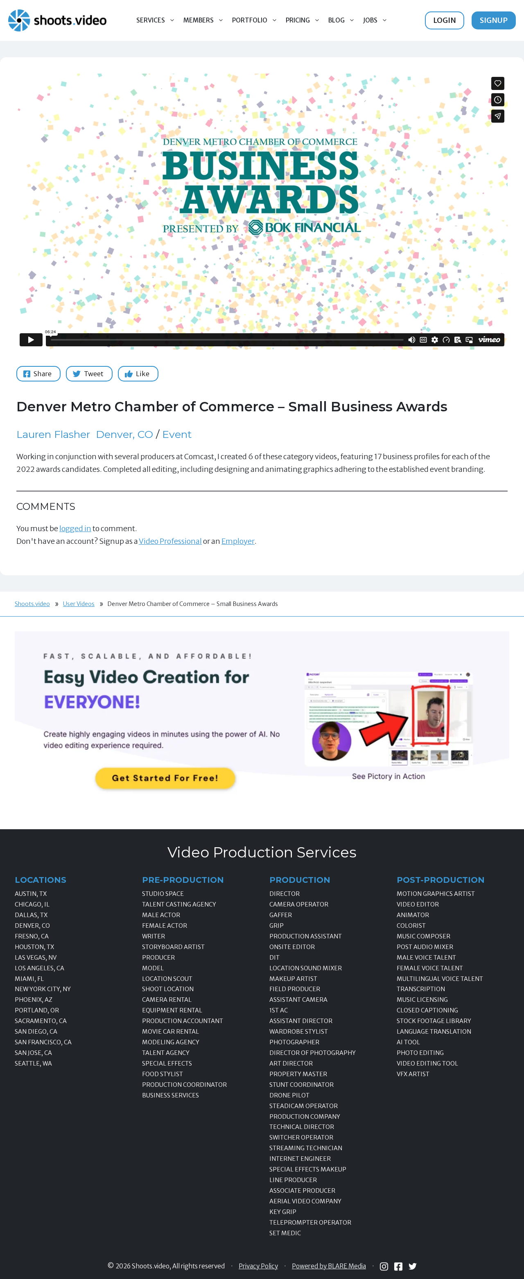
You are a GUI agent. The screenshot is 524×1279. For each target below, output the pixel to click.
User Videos (79, 604)
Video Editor (418, 904)
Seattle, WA (33, 1063)
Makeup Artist (293, 979)
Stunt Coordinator (301, 1084)
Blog (336, 20)
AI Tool (408, 1042)
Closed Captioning (427, 1010)
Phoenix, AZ (33, 999)
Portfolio (249, 20)
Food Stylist (162, 1074)
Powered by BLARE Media (329, 1266)
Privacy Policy (258, 1266)
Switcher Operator (301, 1137)
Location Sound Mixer (305, 968)
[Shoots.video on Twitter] (413, 1266)
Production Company (304, 1116)
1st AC (278, 1010)
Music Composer (423, 936)
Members (198, 20)
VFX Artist (413, 1074)
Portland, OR (37, 1010)
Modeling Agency (170, 1042)
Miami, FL (29, 979)
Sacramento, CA (41, 1021)
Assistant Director (300, 1021)
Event (177, 434)
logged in (75, 528)
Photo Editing (420, 1053)
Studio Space (163, 894)
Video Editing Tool (427, 1063)
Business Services (170, 1095)
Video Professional (170, 541)
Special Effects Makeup (307, 1169)
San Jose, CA (33, 1053)
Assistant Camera (298, 999)
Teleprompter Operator (310, 1222)
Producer (158, 957)
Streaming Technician (305, 1148)
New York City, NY (43, 989)
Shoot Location (168, 989)
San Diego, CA (36, 1031)
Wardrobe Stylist (298, 1031)
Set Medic (285, 1233)
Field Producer (294, 989)
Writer (153, 936)
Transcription (421, 989)
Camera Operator (298, 904)
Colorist (411, 925)
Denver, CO (124, 434)
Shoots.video (32, 604)
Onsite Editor (292, 947)
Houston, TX (34, 947)
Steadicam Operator (303, 1106)
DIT (274, 957)
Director (284, 894)
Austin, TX (31, 894)
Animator (413, 915)
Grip (276, 925)
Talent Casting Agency (179, 904)
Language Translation (434, 1031)
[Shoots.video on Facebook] (398, 1266)
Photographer (294, 1042)
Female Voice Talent (430, 968)
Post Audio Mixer (425, 947)
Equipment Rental (172, 1010)
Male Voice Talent (426, 957)
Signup (494, 20)
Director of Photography (312, 1053)
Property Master (298, 1074)
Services (150, 20)
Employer (238, 541)
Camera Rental (167, 999)
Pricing (298, 20)
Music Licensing (422, 999)
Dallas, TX (31, 915)
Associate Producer (302, 1190)
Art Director (291, 1063)
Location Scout (167, 979)
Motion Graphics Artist (436, 894)
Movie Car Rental (170, 1031)
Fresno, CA (32, 936)
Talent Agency (166, 1053)
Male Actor (161, 915)
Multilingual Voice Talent (440, 979)
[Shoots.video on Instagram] (384, 1266)
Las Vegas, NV (35, 957)
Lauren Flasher (53, 434)
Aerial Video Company (305, 1201)
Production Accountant (182, 1021)
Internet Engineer (300, 1158)
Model (153, 968)
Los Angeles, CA (39, 968)
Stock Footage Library (434, 1021)
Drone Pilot (289, 1095)
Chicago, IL (32, 904)
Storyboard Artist (173, 947)
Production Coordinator (184, 1084)
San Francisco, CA (43, 1042)
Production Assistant (305, 936)
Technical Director (301, 1127)
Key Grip (282, 1212)
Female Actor (164, 925)
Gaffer (280, 915)
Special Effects (167, 1063)
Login (444, 20)
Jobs (370, 20)
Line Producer (293, 1180)
